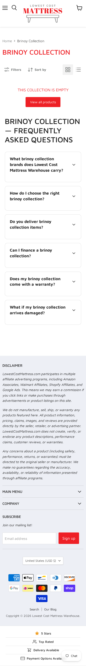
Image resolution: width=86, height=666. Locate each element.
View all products (43, 102)
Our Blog (50, 609)
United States (40, 561)
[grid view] (68, 69)
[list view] (78, 69)
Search (34, 609)
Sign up (68, 538)
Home (7, 41)
